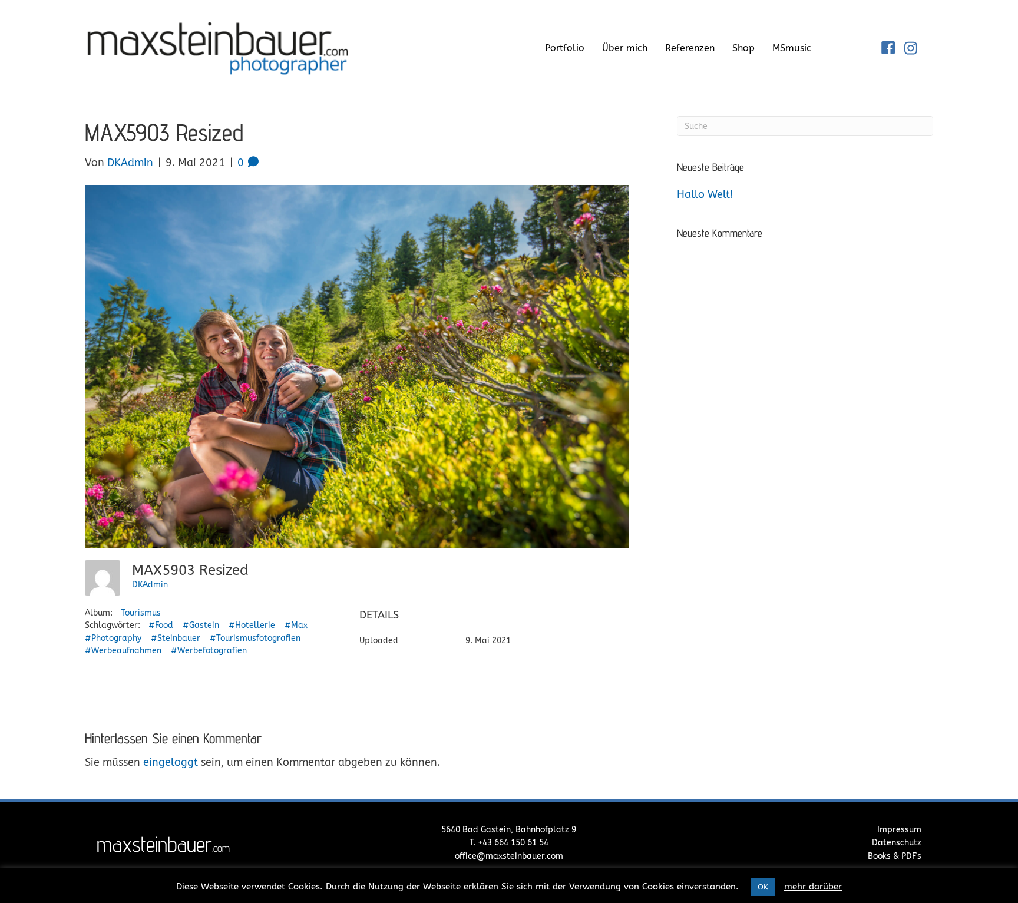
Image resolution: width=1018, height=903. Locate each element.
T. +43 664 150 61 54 (509, 843)
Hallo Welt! (705, 194)
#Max (296, 625)
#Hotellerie (252, 625)
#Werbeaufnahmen (123, 651)
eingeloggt (170, 762)
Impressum (899, 830)
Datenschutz (896, 843)
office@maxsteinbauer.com (509, 856)
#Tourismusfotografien (255, 638)
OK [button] (763, 886)
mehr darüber (813, 886)
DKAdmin (150, 585)
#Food (160, 625)
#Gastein (201, 625)
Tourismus (141, 613)
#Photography (113, 638)
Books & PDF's (894, 856)
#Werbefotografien (209, 651)
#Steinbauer (175, 638)
